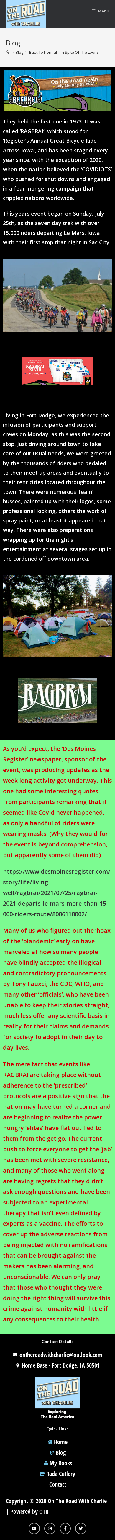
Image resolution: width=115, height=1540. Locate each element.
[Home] (8, 52)
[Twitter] (80, 1528)
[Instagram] (49, 1528)
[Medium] (34, 1528)
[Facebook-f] (65, 1528)
